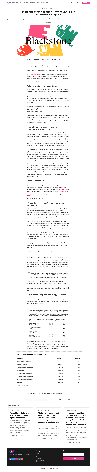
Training (26, 2)
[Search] (74, 3)
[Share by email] (66, 400)
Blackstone (38, 399)
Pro (47, 2)
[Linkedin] (19, 459)
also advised (65, 191)
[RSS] (22, 459)
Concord (45, 399)
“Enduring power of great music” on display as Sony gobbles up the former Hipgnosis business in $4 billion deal (48, 417)
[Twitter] (13, 459)
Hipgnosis (30, 399)
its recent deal (60, 189)
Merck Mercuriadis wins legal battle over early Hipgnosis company (20, 415)
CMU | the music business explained (50, 468)
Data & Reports (40, 2)
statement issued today (35, 74)
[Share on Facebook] (60, 400)
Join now (73, 458)
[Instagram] (16, 459)
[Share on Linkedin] (63, 400)
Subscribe (85, 2)
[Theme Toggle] (71, 3)
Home (13, 2)
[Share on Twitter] (58, 400)
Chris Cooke (15, 435)
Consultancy (32, 2)
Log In (78, 2)
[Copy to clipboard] (68, 400)
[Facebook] (10, 459)
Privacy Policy (3, 471)
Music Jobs (19, 2)
